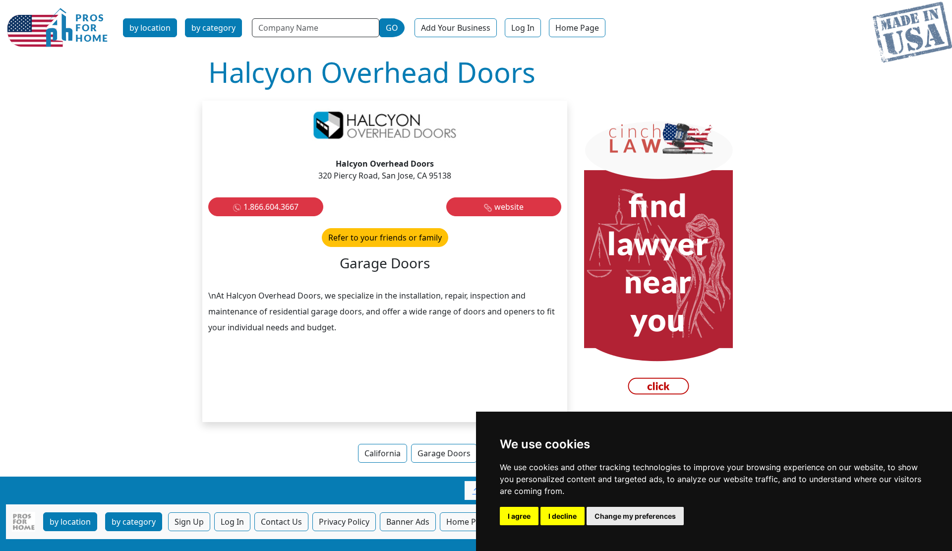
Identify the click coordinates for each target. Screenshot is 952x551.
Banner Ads (407, 521)
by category (213, 27)
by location (150, 27)
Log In (523, 27)
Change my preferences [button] (635, 516)
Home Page (577, 27)
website (509, 206)
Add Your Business (455, 27)
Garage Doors (444, 453)
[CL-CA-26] (658, 260)
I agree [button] (519, 516)
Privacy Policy (344, 521)
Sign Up (189, 521)
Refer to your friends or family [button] (385, 237)
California (382, 453)
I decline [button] (562, 516)
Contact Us (281, 521)
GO (392, 27)
